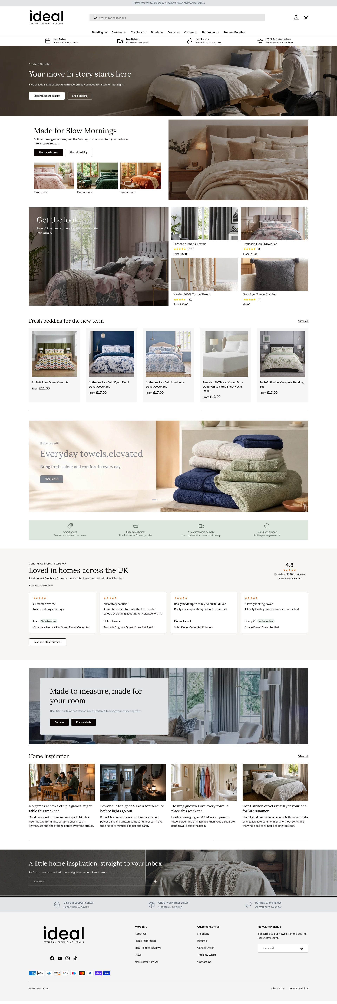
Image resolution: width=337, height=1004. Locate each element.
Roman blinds (83, 722)
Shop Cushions (53, 481)
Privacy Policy (277, 988)
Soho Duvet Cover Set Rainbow (193, 627)
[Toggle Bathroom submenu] (218, 32)
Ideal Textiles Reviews (148, 947)
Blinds (155, 32)
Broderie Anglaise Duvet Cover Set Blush (129, 627)
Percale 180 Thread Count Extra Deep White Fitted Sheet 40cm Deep (223, 386)
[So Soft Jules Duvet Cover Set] (54, 354)
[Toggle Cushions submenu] (145, 32)
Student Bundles (234, 32)
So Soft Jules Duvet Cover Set (51, 382)
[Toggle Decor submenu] (178, 32)
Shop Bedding (79, 95)
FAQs (138, 954)
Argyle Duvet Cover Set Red (262, 627)
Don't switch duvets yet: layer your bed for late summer (275, 808)
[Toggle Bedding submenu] (106, 32)
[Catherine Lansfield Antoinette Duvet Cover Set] (168, 354)
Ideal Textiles (42, 988)
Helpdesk (203, 933)
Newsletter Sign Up (146, 961)
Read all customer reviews (47, 641)
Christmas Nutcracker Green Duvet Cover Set (61, 627)
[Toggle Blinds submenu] (162, 32)
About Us (140, 933)
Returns (202, 940)
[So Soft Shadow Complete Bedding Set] (282, 354)
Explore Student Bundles (47, 95)
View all (303, 320)
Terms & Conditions (299, 988)
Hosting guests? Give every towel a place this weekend (199, 808)
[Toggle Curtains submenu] (125, 32)
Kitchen (189, 32)
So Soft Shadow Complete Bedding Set (281, 384)
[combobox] (177, 17)
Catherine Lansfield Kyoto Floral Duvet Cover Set (109, 384)
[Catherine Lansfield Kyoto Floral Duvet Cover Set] (111, 354)
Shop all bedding (78, 152)
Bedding (97, 32)
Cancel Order (205, 947)
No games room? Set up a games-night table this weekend (60, 808)
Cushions (137, 32)
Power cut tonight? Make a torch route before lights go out (132, 808)
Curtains (116, 32)
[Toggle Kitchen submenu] (196, 32)
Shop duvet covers (48, 152)
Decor (171, 32)
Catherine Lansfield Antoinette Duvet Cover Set (165, 384)
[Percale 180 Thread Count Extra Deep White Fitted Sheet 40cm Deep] (225, 354)
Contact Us (204, 961)
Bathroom (208, 32)
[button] (306, 17)
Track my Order (206, 954)
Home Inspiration (145, 940)
